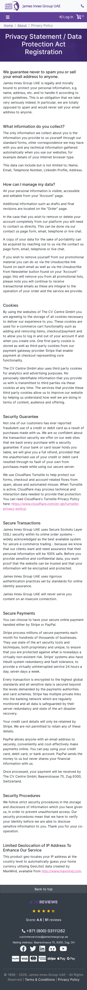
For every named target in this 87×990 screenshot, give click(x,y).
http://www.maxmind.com (61, 871)
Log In (67, 17)
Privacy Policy (69, 979)
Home (8, 25)
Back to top (44, 889)
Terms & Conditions (40, 979)
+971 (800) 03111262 (45, 930)
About (22, 25)
